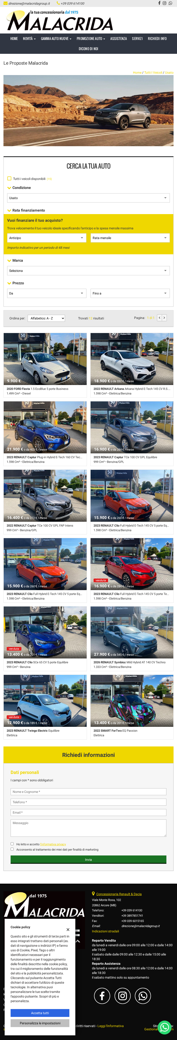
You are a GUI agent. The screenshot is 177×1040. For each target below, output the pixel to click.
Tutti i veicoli (153, 72)
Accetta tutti (40, 1013)
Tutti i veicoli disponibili (32, 179)
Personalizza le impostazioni (40, 1023)
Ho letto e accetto (41, 844)
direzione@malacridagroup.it (29, 3)
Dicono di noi (88, 48)
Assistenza (118, 38)
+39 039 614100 (72, 3)
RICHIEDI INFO (157, 38)
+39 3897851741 (132, 915)
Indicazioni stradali (105, 931)
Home (14, 38)
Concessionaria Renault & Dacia (119, 894)
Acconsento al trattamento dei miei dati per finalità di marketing (57, 849)
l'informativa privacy (53, 844)
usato (169, 72)
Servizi (137, 38)
